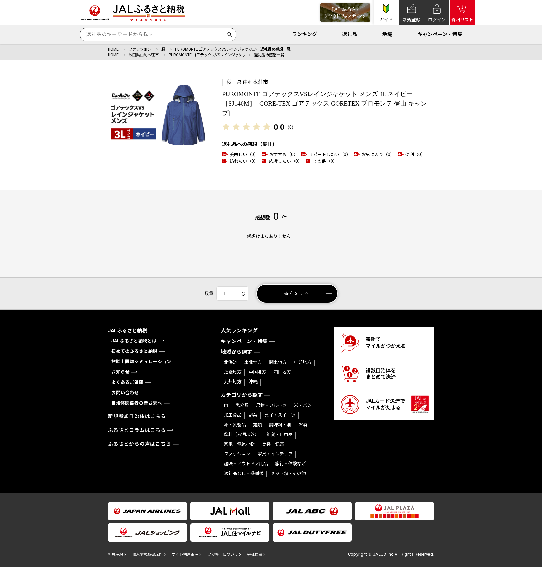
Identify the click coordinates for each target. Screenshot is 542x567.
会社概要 (254, 554)
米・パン (303, 405)
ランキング (304, 34)
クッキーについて (223, 554)
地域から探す (236, 352)
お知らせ (120, 371)
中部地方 (302, 362)
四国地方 (282, 371)
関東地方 (278, 362)
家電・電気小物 (239, 444)
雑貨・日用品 (279, 434)
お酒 (302, 424)
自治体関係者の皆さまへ (136, 403)
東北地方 (253, 362)
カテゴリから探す (242, 395)
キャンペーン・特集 (439, 34)
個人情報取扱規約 (147, 554)
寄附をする (297, 293)
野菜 (253, 414)
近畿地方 (233, 371)
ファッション (140, 49)
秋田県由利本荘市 (144, 55)
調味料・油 (280, 424)
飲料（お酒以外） (241, 434)
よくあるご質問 (127, 382)
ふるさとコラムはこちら (137, 430)
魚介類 (242, 405)
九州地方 (233, 381)
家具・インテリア (275, 453)
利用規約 (115, 554)
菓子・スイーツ (280, 414)
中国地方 (257, 371)
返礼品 (349, 34)
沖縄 (253, 381)
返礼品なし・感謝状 (243, 473)
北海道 (230, 362)
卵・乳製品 (235, 424)
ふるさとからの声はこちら (139, 444)
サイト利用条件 (185, 554)
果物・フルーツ (271, 405)
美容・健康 (273, 444)
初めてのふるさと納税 (134, 351)
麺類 (257, 424)
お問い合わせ (125, 392)
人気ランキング (239, 331)
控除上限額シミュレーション (141, 361)
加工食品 (233, 414)
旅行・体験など (290, 463)
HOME (113, 49)
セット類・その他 (288, 473)
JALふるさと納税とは (134, 340)
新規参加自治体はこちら (137, 416)
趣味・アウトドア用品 (246, 463)
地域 (387, 34)
